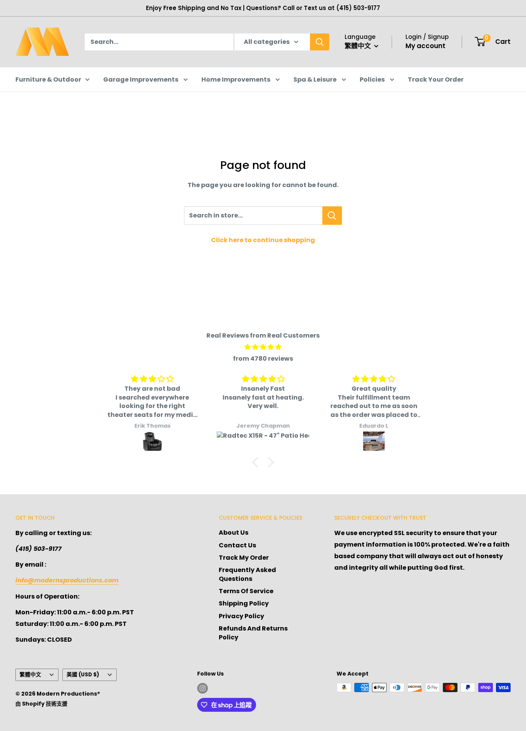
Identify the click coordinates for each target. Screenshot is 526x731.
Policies (373, 79)
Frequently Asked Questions (247, 574)
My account (425, 45)
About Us (233, 532)
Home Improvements (236, 79)
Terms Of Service (246, 591)
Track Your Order (436, 79)
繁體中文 (30, 674)
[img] (263, 347)
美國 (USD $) (83, 674)
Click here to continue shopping (263, 240)
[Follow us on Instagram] (202, 688)
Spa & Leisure (315, 79)
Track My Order (244, 557)
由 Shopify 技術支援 (41, 704)
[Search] (319, 41)
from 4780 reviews (263, 358)
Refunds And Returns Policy (253, 632)
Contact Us (237, 545)
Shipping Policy (244, 603)
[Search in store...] (332, 215)
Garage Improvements (141, 79)
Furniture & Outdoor (48, 79)
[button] (257, 462)
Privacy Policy (241, 616)
